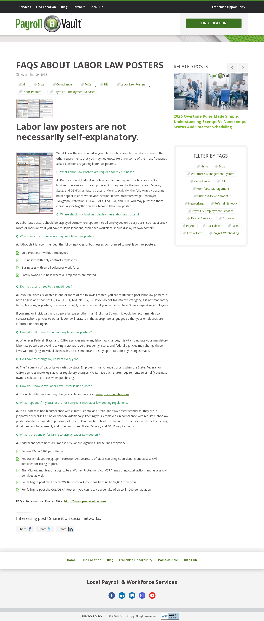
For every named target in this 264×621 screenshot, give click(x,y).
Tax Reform (195, 233)
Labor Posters (31, 92)
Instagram (142, 595)
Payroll (190, 226)
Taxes (235, 226)
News (204, 166)
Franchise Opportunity (135, 560)
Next (243, 68)
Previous (232, 68)
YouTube (152, 595)
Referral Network (225, 203)
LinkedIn (122, 595)
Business (229, 218)
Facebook (111, 595)
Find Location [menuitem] (46, 7)
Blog (41, 84)
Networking (196, 203)
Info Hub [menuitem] (97, 7)
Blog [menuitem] (64, 7)
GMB (132, 595)
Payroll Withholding (226, 233)
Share (22, 529)
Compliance (64, 84)
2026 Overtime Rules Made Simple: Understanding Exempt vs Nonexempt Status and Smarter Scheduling (210, 121)
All (23, 84)
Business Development (212, 196)
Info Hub (190, 560)
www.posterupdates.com (112, 394)
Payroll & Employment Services (74, 92)
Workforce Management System (213, 174)
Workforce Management (212, 189)
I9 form (226, 181)
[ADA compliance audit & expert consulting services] (168, 616)
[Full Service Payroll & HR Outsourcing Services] (49, 23)
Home (71, 560)
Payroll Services (201, 218)
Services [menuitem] (25, 7)
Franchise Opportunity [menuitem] (228, 7)
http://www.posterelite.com (85, 501)
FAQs (88, 84)
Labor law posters (133, 84)
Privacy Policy (92, 616)
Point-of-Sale (168, 560)
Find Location (213, 23)
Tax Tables (213, 226)
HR (106, 84)
